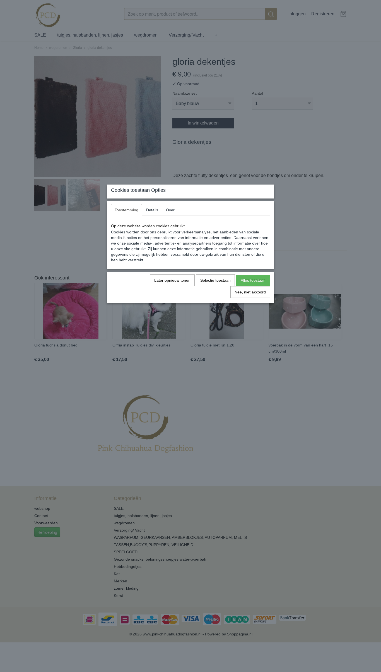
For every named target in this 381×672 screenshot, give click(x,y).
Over (170, 210)
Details (152, 210)
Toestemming (126, 210)
